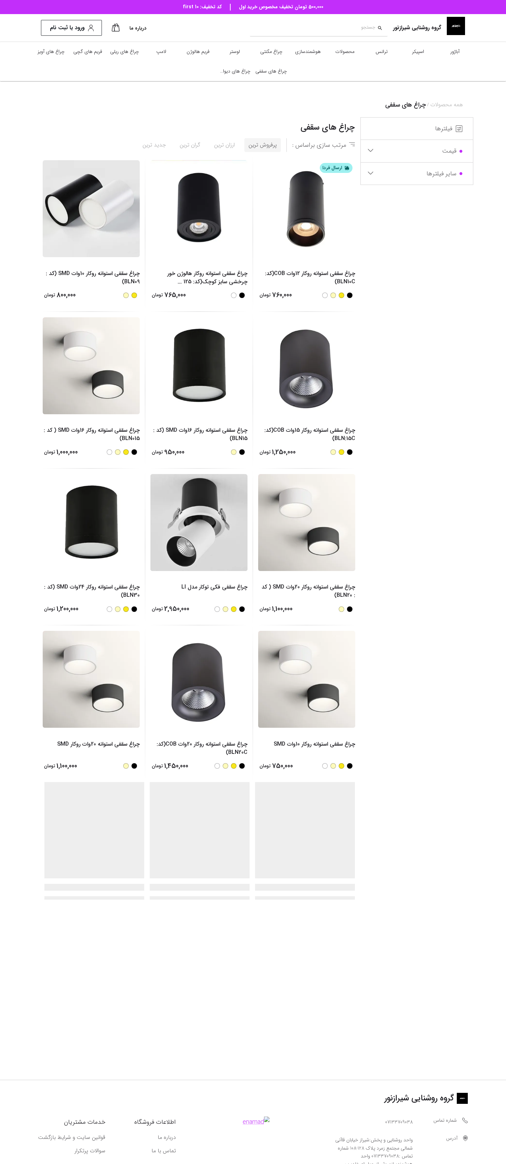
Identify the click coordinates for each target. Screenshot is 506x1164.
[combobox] (313, 28)
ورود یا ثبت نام (67, 27)
